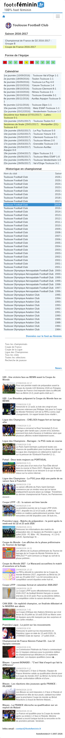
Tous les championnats (16, 344)
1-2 (59, 111)
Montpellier (47, 124)
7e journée (9, 95)
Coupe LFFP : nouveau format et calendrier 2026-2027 (30, 585)
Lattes (47, 114)
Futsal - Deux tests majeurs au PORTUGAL (24, 459)
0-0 (14, 150)
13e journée (10, 130)
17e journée (10, 143)
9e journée (9, 104)
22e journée (10, 163)
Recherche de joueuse (15, 360)
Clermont (47, 88)
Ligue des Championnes (16, 352)
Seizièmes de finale (14, 124)
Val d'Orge (48, 75)
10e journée (10, 108)
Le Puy (46, 82)
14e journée (10, 134)
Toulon (35, 78)
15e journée (10, 137)
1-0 (58, 156)
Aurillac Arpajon (40, 98)
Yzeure (36, 85)
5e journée (9, 88)
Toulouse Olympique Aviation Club (22, 294)
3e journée (9, 82)
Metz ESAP (39, 108)
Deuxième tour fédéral (15, 114)
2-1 (51, 92)
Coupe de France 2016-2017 (20, 47)
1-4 (52, 85)
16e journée (10, 140)
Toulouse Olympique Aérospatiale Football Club (29, 270)
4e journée (9, 85)
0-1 (15, 117)
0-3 (53, 130)
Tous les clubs (12, 355)
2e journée (9, 78)
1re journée (10, 75)
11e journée (10, 111)
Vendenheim (39, 111)
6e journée (9, 92)
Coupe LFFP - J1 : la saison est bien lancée (24, 502)
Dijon (45, 104)
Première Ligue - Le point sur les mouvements (26, 625)
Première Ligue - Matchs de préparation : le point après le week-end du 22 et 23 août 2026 (32, 522)
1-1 (56, 75)
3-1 (54, 95)
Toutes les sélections (15, 357)
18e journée (10, 147)
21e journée (10, 160)
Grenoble (47, 95)
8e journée (9, 98)
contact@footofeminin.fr (28, 728)
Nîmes (35, 92)
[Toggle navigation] (57, 16)
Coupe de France (13, 347)
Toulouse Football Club (16, 177)
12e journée (10, 121)
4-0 (52, 82)
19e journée (10, 153)
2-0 (53, 140)
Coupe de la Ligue (13, 349)
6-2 (53, 121)
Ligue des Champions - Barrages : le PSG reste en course (32, 441)
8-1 (54, 88)
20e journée (10, 156)
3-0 (53, 134)
